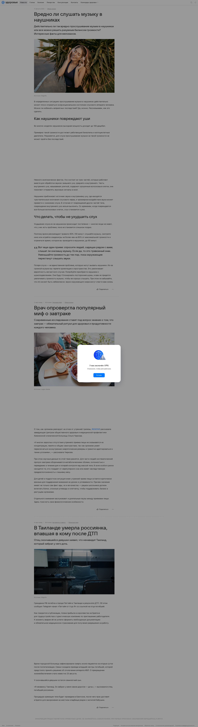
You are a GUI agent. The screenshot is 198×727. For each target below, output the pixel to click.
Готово (99, 375)
